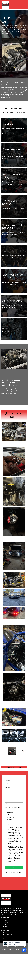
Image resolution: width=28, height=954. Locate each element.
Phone (7, 794)
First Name (7, 780)
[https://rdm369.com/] (14, 899)
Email (6, 800)
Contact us (6, 933)
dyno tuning (10, 819)
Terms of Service (18, 872)
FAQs (4, 924)
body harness (10, 812)
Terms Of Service (8, 935)
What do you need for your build (12, 807)
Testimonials (6, 922)
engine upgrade (10, 817)
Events (5, 926)
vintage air (9, 821)
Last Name (7, 787)
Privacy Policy (9, 872)
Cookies (5, 939)
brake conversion (11, 814)
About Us (6, 920)
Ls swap (9, 810)
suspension (9, 824)
